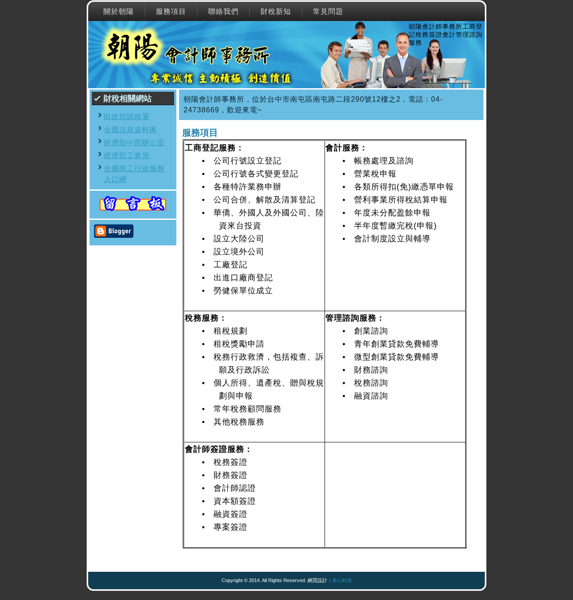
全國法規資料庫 (130, 129)
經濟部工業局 (127, 155)
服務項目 (200, 132)
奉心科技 (342, 580)
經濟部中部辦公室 (134, 142)
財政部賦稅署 (127, 116)
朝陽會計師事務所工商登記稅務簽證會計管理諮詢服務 (446, 34)
